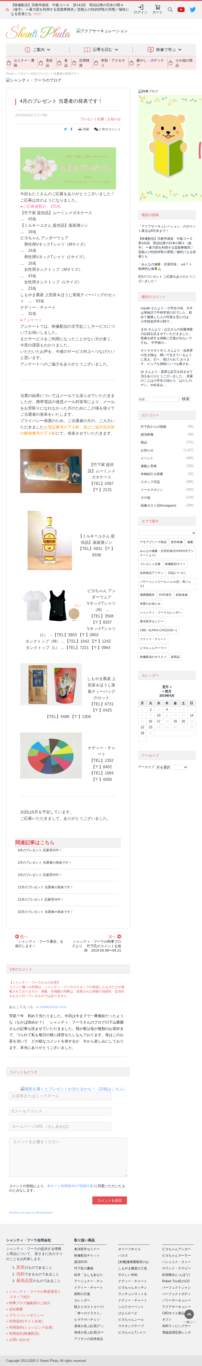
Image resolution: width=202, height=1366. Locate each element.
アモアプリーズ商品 (153, 542)
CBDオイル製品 (173, 1313)
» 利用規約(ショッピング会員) (29, 1327)
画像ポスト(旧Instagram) (158, 505)
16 (150, 721)
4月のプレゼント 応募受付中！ (40, 850)
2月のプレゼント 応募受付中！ (40, 875)
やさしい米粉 (127, 1275)
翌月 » (166, 687)
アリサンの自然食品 (88, 1339)
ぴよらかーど (127, 1313)
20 (183, 721)
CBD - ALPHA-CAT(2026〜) (158, 630)
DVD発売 (165, 595)
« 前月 (166, 691)
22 (142, 727)
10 (158, 715)
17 (158, 721)
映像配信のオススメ (153, 657)
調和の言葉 (82, 1294)
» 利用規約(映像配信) (22, 1333)
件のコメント (110, 129)
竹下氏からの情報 (153, 426)
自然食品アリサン (152, 573)
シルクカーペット (131, 1307)
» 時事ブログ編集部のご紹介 (28, 1303)
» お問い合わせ (18, 1340)
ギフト (167, 1319)
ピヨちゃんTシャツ (132, 1332)
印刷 (86, 129)
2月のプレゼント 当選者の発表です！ (45, 862)
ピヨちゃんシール (131, 1319)
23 (150, 727)
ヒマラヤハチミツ (87, 1319)
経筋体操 (182, 595)
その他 (145, 497)
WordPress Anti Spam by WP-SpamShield (30, 1213)
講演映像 (147, 434)
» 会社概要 (14, 1309)
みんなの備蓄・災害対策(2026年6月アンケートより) (167, 553)
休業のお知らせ (150, 603)
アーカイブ (146, 767)
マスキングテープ (131, 1326)
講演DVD (80, 1262)
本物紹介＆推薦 (152, 474)
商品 (144, 442)
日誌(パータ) (176, 573)
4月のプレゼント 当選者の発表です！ (55, 73)
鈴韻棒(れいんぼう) (176, 1275)
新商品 (175, 657)
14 (191, 715)
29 (142, 733)
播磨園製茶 (147, 595)
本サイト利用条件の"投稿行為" (70, 1186)
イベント (147, 458)
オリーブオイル (129, 1249)
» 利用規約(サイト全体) (24, 1321)
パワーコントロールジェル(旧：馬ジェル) (165, 584)
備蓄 (190, 542)
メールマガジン (152, 490)
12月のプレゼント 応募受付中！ (41, 899)
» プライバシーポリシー (25, 1315)
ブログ (22, 73)
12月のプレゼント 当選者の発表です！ (45, 887)
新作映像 (177, 542)
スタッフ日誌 (150, 482)
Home (10, 73)
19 (175, 721)
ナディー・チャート (153, 639)
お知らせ (114, 119)
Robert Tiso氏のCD (175, 1281)
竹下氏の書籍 (83, 1268)
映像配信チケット (87, 1255)
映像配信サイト (175, 564)
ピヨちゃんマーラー (153, 648)
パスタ (123, 1255)
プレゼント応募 (92, 119)
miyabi (145, 308)
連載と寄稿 (149, 466)
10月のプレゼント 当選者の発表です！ (45, 912)
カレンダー (82, 1300)
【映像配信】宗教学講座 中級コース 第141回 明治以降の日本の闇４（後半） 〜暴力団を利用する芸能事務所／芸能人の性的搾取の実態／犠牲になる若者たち (167, 247)
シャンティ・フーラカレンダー (160, 612)
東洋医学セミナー (152, 621)
